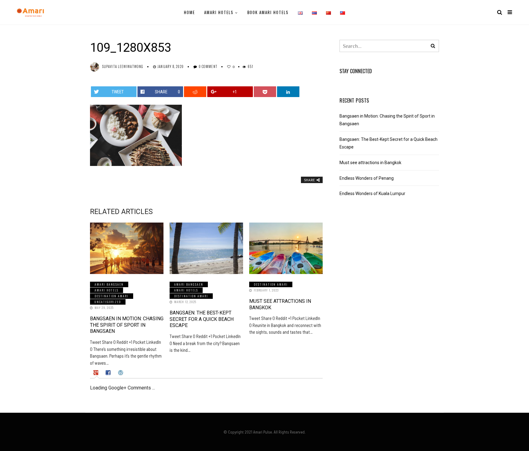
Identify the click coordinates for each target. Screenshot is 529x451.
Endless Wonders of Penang (367, 178)
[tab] (96, 372)
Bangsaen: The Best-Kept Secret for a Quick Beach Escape (202, 319)
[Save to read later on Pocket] (265, 91)
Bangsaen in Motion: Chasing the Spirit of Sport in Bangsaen (126, 325)
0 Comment (208, 66)
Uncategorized (108, 301)
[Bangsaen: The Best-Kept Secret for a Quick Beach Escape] (206, 248)
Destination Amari (112, 296)
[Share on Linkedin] (288, 91)
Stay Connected (356, 71)
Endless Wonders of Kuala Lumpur (372, 193)
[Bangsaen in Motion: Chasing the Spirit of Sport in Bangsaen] (126, 248)
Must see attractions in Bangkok (370, 162)
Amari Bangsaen (109, 284)
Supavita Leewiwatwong (122, 66)
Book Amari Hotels (268, 12)
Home (189, 12)
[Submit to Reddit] (195, 91)
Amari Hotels (218, 12)
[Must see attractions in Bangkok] (286, 248)
